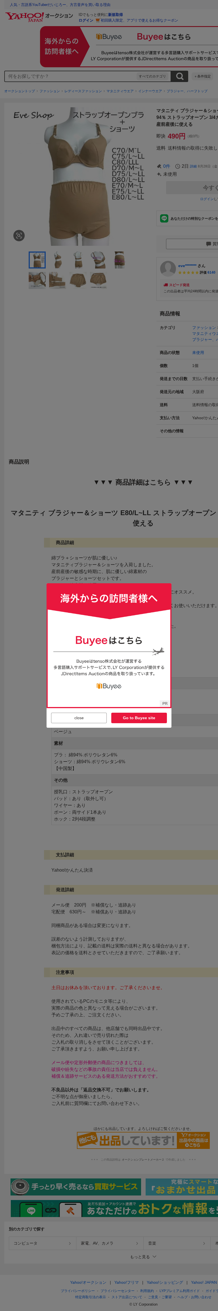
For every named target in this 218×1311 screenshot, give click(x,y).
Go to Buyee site (139, 718)
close (79, 718)
